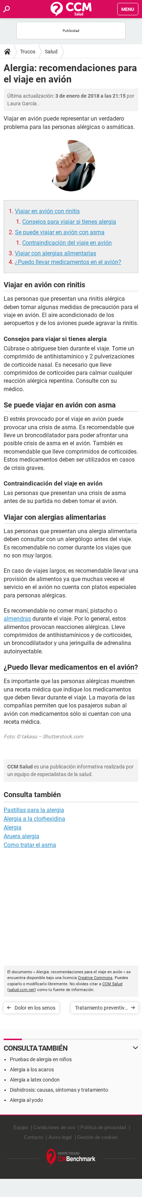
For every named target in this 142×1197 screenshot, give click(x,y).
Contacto (33, 1137)
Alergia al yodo (26, 1100)
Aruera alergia (21, 836)
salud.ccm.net (22, 989)
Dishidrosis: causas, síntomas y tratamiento (59, 1090)
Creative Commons (95, 977)
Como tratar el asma (30, 844)
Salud (51, 51)
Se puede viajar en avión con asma (59, 232)
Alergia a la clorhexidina (34, 818)
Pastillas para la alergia (34, 810)
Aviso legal (60, 1137)
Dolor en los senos (35, 1008)
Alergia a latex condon (35, 1080)
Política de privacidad (103, 1127)
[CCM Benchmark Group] (71, 1157)
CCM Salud (112, 984)
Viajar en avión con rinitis (47, 211)
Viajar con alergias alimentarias (55, 253)
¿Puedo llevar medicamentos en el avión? (68, 262)
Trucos (27, 51)
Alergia (12, 827)
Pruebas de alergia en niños (41, 1059)
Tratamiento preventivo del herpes (101, 1009)
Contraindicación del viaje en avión (67, 242)
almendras (17, 618)
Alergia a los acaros (32, 1069)
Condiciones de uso (54, 1127)
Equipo (20, 1127)
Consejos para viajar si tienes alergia (69, 221)
